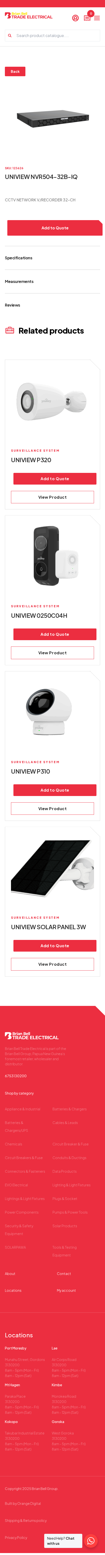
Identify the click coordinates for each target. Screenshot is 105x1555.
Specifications (18, 257)
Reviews (12, 305)
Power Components (22, 1212)
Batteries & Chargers (69, 1109)
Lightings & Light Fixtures (25, 1198)
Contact (64, 1273)
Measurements (19, 281)
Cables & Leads (65, 1122)
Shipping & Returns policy (26, 1520)
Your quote (90, 14)
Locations (13, 1290)
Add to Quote (55, 227)
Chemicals (13, 1144)
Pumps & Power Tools (70, 1212)
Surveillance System (35, 450)
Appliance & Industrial (22, 1109)
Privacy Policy (16, 1537)
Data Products (64, 1171)
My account (66, 1290)
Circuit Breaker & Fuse (70, 1144)
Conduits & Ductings (69, 1157)
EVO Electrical (16, 1185)
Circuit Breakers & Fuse (24, 1157)
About (10, 1273)
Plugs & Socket (64, 1198)
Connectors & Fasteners (25, 1171)
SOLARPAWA (15, 1247)
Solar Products (64, 1226)
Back (15, 71)
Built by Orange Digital (23, 1503)
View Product (52, 497)
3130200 (12, 1365)
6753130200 (16, 1076)
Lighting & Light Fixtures (71, 1185)
